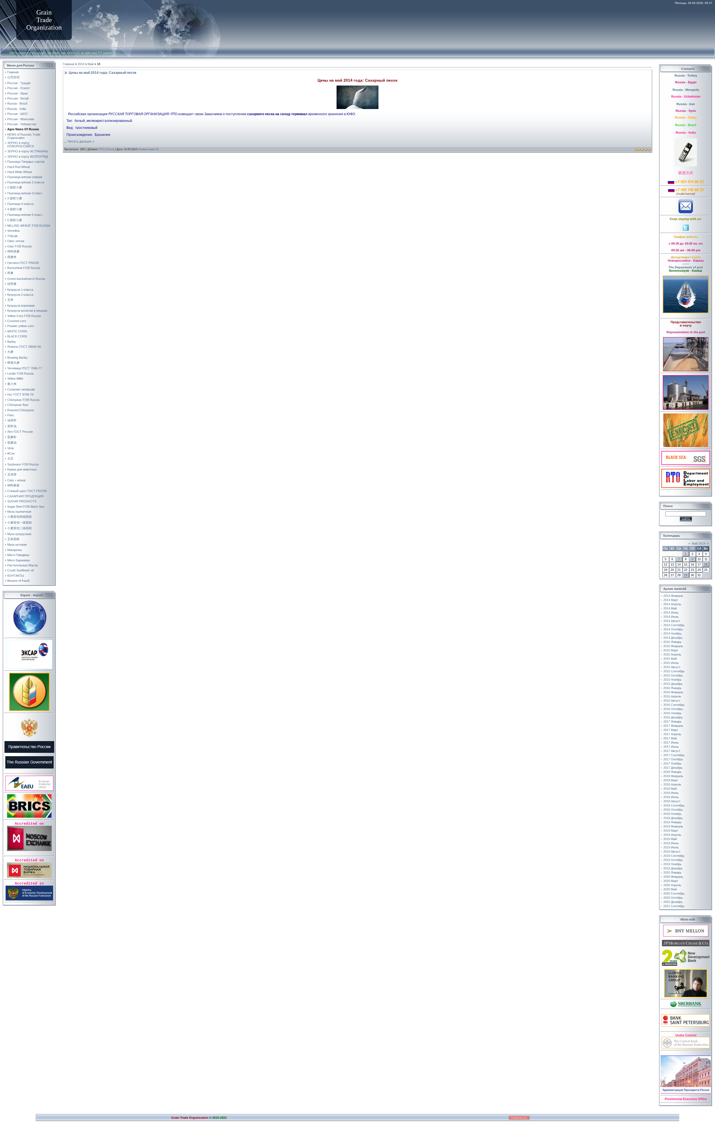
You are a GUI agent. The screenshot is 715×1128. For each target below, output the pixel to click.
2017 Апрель (672, 734)
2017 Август (671, 751)
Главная (68, 64)
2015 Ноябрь (672, 679)
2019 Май (670, 839)
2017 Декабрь (673, 767)
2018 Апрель (672, 784)
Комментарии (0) (149, 149)
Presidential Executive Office (686, 1099)
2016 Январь (672, 688)
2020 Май (670, 889)
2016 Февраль (673, 692)
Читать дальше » (80, 141)
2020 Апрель (672, 885)
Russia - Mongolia (686, 89)
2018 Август (671, 801)
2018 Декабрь (673, 818)
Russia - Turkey (686, 75)
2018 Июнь (671, 792)
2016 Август (671, 700)
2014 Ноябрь (672, 633)
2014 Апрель (672, 604)
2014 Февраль (673, 595)
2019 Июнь (671, 843)
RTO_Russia (107, 149)
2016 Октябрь (673, 709)
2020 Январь (672, 872)
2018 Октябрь (673, 809)
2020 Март (670, 881)
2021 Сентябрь (674, 906)
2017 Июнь (671, 742)
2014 (81, 64)
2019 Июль (671, 847)
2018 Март (670, 780)
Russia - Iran (685, 104)
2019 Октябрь (673, 860)
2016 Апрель (672, 696)
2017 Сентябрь (674, 755)
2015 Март (670, 650)
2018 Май (670, 788)
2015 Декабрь (673, 683)
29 (685, 575)
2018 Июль (671, 797)
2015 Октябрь (673, 675)
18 (705, 564)
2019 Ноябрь (672, 864)
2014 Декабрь (673, 637)
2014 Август (671, 621)
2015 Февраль (673, 646)
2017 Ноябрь (672, 763)
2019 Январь (672, 822)
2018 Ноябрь (672, 813)
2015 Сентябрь (674, 671)
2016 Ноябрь (672, 713)
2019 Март (670, 830)
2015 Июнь (671, 662)
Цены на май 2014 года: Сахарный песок (102, 73)
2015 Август (671, 667)
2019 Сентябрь (674, 855)
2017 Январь (672, 721)
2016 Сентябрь (674, 704)
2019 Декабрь (673, 868)
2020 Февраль (673, 876)
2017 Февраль (673, 725)
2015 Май (670, 658)
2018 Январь (672, 772)
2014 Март (670, 600)
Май (91, 64)
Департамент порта (685, 257)
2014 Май (670, 608)
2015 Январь (672, 642)
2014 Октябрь (673, 629)
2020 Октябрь (673, 897)
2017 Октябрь (673, 759)
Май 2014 (698, 543)
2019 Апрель (672, 834)
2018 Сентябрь (674, 805)
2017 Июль (671, 746)
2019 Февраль (673, 826)
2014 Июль (671, 616)
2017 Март (670, 730)
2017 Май (670, 738)
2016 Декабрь (673, 717)
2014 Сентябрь (674, 625)
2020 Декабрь (673, 902)
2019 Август (671, 851)
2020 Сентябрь (674, 893)
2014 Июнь (671, 612)
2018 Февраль (673, 776)
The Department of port (685, 267)
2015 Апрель (672, 654)
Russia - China (686, 117)
